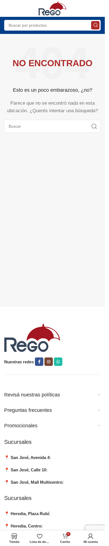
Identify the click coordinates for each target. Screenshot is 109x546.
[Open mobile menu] (7, 8)
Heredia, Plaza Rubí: (30, 513)
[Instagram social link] (48, 361)
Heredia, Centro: (27, 526)
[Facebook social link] (39, 361)
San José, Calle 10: (29, 469)
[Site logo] (53, 8)
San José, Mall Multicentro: (37, 482)
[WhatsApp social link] (58, 361)
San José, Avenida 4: (31, 457)
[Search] (95, 25)
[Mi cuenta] (97, 8)
